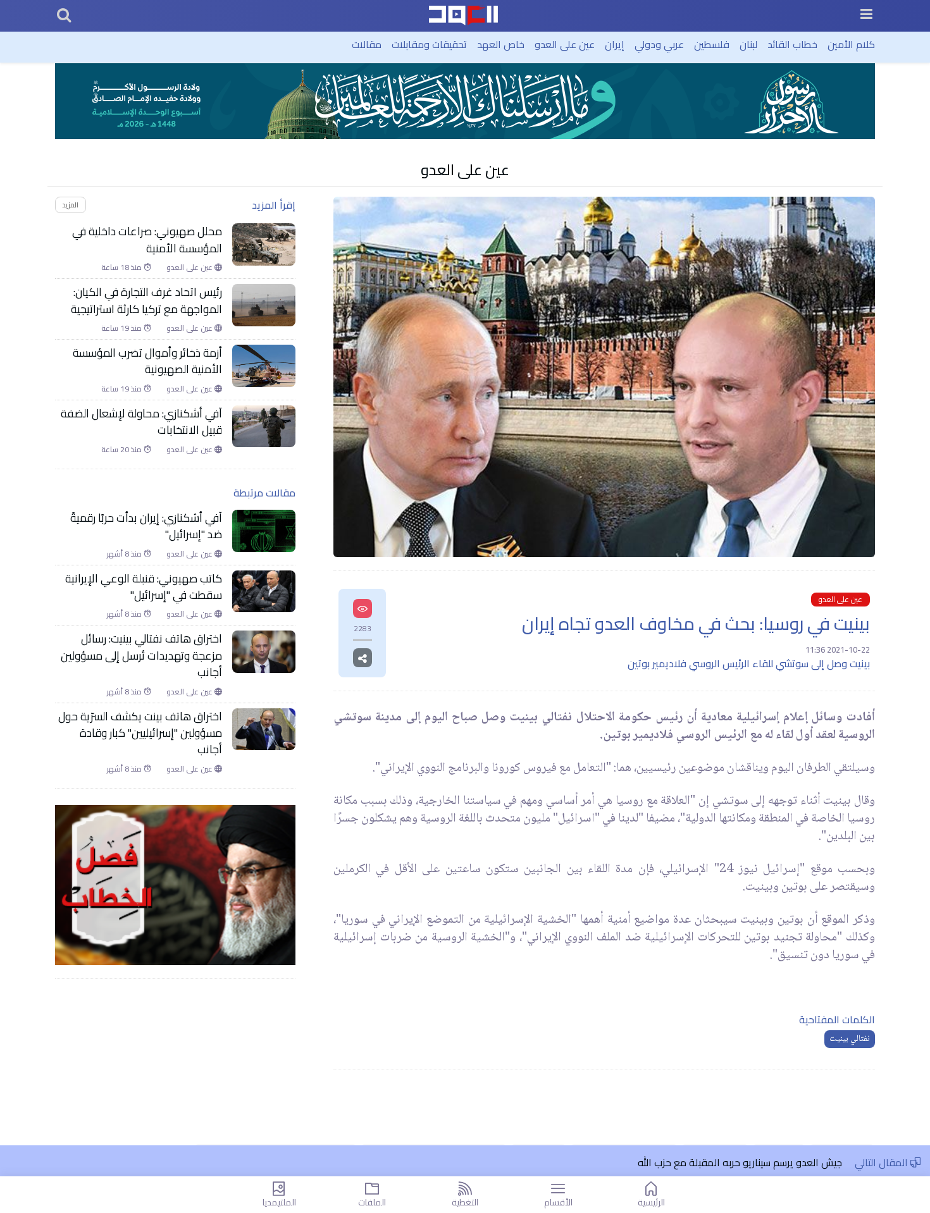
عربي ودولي (659, 44)
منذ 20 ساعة (122, 449)
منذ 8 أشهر (125, 554)
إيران (614, 44)
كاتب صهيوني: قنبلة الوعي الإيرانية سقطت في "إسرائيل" (143, 587)
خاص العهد (500, 44)
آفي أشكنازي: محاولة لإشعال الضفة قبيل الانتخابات (141, 422)
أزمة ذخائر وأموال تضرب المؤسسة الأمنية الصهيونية (147, 361)
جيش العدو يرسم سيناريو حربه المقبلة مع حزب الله (740, 1162)
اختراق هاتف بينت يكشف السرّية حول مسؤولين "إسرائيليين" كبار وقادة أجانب (140, 733)
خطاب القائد (792, 44)
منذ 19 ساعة (122, 328)
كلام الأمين (851, 44)
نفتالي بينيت (849, 1039)
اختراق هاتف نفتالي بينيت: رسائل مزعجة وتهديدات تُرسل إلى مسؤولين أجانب (141, 655)
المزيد (70, 204)
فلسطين (711, 44)
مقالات (366, 44)
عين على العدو (565, 44)
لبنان (748, 44)
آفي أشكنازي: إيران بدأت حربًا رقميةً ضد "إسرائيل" (146, 526)
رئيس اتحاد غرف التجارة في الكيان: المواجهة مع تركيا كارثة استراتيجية (146, 300)
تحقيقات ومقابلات (429, 44)
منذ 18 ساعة (122, 267)
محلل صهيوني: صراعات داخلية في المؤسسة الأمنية (147, 240)
